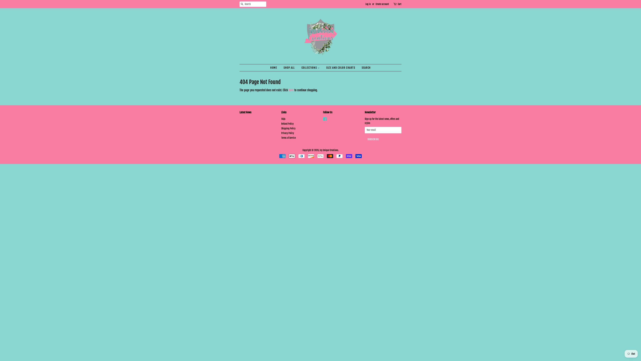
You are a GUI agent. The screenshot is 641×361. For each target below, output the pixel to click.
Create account (382, 4)
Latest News (245, 112)
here (291, 90)
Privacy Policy (287, 133)
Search (366, 67)
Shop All (289, 67)
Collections (309, 67)
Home (273, 67)
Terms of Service (288, 137)
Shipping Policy (288, 128)
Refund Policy (287, 123)
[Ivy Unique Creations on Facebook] (325, 119)
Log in (368, 4)
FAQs (283, 119)
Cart (399, 4)
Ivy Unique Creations (329, 150)
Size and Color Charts (340, 67)
